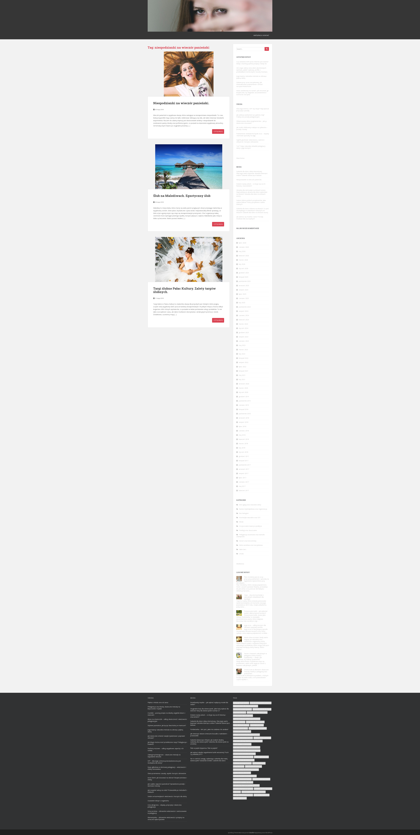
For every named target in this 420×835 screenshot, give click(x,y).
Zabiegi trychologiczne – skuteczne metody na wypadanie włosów (164, 756)
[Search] (267, 49)
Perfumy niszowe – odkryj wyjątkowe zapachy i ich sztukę (166, 749)
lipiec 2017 (242, 478)
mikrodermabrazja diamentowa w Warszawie (248, 741)
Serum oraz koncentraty (247, 541)
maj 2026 (242, 251)
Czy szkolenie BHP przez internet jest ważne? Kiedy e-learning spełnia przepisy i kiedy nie (252, 63)
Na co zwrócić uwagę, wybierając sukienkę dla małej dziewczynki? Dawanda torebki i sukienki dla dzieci (209, 760)
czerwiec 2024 (244, 315)
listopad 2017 (243, 461)
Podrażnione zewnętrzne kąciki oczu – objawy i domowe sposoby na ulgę (252, 135)
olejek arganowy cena (261, 757)
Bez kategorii (243, 513)
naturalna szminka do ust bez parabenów (246, 747)
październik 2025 (245, 281)
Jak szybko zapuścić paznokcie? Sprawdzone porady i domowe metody (166, 785)
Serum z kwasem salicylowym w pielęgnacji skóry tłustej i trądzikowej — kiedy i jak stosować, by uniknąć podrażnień (251, 656)
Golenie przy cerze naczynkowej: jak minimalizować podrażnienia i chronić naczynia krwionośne (249, 84)
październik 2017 (245, 465)
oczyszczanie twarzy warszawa (243, 757)
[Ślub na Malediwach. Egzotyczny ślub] (189, 166)
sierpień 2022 (243, 362)
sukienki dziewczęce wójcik (261, 779)
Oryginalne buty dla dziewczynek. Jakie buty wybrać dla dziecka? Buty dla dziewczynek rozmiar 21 (209, 710)
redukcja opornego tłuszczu (242, 763)
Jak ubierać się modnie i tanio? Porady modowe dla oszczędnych (249, 218)
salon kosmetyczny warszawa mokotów (246, 770)
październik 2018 (245, 414)
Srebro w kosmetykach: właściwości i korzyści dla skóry (167, 796)
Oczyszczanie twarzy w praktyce (250, 526)
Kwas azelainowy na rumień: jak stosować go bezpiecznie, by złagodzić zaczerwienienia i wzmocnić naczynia (252, 93)
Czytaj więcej (218, 131)
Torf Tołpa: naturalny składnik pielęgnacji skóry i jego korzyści (250, 147)
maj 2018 (242, 435)
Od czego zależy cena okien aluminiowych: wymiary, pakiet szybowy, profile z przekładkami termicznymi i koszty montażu (251, 70)
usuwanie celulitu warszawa (263, 789)
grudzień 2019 (244, 396)
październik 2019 (245, 401)
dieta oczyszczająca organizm (243, 716)
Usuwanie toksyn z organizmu (158, 801)
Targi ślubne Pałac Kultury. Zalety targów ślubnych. (184, 290)
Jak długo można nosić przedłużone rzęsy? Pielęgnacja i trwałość (167, 743)
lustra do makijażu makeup (257, 728)
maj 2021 (242, 375)
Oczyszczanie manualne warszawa (244, 754)
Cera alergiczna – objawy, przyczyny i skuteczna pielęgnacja (164, 806)
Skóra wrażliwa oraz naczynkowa (251, 545)
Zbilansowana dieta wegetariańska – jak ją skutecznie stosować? (251, 122)
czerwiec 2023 (244, 341)
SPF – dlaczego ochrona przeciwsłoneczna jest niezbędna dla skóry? (164, 762)
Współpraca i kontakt (261, 35)
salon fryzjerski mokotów (253, 766)
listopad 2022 (243, 358)
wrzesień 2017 (244, 469)
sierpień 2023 (243, 337)
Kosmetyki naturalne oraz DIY (249, 517)
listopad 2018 (243, 409)
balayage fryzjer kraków (241, 703)
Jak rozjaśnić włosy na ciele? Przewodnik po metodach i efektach (167, 791)
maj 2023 (242, 345)
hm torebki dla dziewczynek (255, 722)
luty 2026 (242, 264)
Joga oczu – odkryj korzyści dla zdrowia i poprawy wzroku (255, 626)
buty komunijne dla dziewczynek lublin (245, 706)
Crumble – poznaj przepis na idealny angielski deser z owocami (166, 714)
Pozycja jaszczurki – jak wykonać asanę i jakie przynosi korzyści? (256, 612)
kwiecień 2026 (244, 256)
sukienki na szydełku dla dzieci (243, 782)
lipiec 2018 (242, 426)
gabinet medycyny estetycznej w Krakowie (247, 719)
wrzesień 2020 (244, 384)
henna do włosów (239, 722)
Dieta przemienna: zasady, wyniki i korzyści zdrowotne (167, 773)
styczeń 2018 (243, 452)
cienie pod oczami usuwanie (242, 709)
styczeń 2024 (243, 328)
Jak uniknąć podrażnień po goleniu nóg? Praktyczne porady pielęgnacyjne (250, 116)
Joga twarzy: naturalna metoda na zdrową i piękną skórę (251, 77)
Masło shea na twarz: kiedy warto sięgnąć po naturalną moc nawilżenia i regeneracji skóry (256, 639)
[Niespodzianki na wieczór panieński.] (189, 73)
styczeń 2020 (243, 392)
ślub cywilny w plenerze (261, 795)
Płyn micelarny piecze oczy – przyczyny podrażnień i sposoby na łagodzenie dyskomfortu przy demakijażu (252, 580)
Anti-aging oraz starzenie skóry (250, 505)
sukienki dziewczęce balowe (242, 779)
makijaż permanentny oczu (242, 731)
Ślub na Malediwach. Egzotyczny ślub (181, 196)
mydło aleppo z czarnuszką (242, 744)
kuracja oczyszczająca (240, 728)
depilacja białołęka (239, 712)
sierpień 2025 (243, 290)
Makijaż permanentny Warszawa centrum (246, 735)
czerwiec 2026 (244, 247)
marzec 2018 (243, 443)
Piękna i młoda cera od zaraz (158, 702)
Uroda (241, 554)
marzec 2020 (243, 388)
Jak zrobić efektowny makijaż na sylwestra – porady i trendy (252, 128)
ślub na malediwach (240, 798)
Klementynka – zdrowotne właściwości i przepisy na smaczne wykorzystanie (166, 818)
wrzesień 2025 (244, 285)
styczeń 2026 (243, 268)
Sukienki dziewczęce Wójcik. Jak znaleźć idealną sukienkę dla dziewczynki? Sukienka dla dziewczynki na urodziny (209, 742)
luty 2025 (242, 303)
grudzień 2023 (244, 332)
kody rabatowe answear (241, 725)
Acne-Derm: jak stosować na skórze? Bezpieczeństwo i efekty (167, 779)
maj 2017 (242, 486)
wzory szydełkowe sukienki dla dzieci (253, 792)
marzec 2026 (243, 260)
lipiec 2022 (242, 367)
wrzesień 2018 (244, 418)
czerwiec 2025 (244, 298)
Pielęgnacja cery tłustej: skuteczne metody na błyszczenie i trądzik (164, 708)
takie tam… (243, 549)
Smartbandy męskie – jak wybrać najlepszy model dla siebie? (209, 703)
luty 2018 (242, 448)
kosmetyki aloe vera (257, 725)
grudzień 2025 (244, 273)
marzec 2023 (243, 350)
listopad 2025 (243, 277)
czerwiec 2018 (244, 431)
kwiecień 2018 (244, 439)
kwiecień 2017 (244, 490)
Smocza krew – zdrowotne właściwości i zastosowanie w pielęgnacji (167, 812)
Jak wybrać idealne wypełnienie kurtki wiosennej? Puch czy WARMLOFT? (209, 753)
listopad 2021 (243, 371)
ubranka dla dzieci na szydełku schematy (246, 785)
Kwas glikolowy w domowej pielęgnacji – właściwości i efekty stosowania (167, 768)
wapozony (237, 792)
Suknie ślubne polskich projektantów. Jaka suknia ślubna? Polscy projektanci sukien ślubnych (251, 202)
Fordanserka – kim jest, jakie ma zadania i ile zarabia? (209, 729)
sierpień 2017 (243, 473)
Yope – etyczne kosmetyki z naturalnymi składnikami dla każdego (254, 597)
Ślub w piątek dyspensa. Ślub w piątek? (203, 748)
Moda (241, 522)
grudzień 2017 (244, 456)
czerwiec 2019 (244, 405)
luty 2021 (242, 379)
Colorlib (251, 833)
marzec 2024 (243, 324)
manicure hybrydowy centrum (243, 738)
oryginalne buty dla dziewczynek (244, 760)
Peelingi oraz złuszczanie (248, 530)
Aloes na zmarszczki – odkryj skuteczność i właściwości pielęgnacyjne (167, 720)
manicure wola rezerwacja (262, 738)
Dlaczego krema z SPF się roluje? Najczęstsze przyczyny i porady (252, 110)
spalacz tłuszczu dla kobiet (242, 773)
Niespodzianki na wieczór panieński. (181, 103)
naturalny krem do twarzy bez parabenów (247, 750)
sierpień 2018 (243, 422)
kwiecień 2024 (244, 320)
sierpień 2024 (243, 311)
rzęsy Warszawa (239, 766)
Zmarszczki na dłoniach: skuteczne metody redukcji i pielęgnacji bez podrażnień (256, 672)
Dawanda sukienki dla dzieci (262, 709)
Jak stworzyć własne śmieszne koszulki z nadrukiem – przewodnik (209, 735)
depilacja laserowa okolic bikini (257, 712)
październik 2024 (245, 307)
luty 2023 (242, 354)
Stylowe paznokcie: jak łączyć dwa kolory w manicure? (167, 725)
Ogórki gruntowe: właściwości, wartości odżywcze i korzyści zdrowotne (250, 141)
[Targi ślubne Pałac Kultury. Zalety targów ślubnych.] (189, 259)
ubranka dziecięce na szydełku (243, 789)
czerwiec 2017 (244, 482)
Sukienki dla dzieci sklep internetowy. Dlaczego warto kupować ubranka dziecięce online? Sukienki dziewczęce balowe (251, 173)
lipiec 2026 (242, 243)
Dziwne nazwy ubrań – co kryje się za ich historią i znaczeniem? (250, 185)
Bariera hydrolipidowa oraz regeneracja (253, 509)
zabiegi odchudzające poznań (243, 795)
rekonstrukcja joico (259, 763)
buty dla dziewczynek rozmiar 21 (260, 703)
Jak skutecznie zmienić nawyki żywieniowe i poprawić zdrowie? (166, 737)
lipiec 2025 (242, 294)
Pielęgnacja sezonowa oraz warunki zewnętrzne (250, 536)
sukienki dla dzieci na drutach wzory (245, 776)
